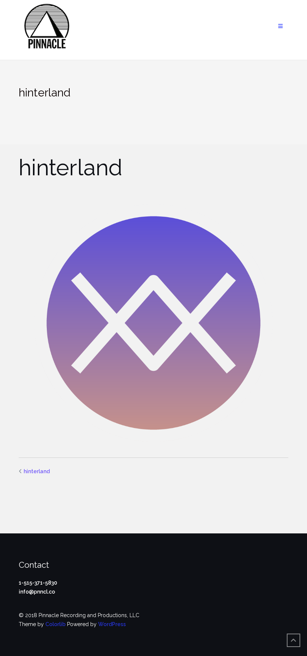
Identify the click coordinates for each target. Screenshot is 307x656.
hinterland (37, 471)
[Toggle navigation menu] (280, 26)
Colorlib (55, 624)
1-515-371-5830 (38, 583)
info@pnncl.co (37, 592)
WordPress (112, 624)
